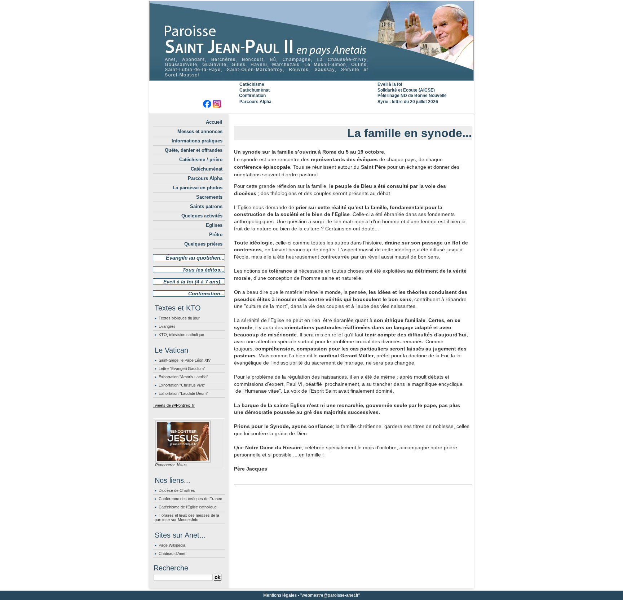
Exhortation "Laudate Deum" (183, 393)
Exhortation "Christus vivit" (182, 385)
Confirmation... (206, 293)
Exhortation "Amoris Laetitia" (183, 377)
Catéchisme (251, 84)
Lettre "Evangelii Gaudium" (182, 368)
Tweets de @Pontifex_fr (174, 405)
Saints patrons (206, 206)
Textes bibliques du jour (179, 318)
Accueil (214, 122)
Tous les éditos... (203, 270)
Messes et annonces (199, 131)
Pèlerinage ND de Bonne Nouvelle (412, 95)
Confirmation (252, 95)
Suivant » (373, 120)
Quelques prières (203, 244)
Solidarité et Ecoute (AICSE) (406, 90)
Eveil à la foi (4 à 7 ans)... (194, 281)
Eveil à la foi (389, 84)
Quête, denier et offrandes (193, 150)
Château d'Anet (172, 553)
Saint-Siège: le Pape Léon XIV (185, 360)
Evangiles (167, 326)
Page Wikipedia (172, 545)
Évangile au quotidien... (195, 258)
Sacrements (209, 197)
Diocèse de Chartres (177, 490)
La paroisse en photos (197, 187)
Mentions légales (280, 595)
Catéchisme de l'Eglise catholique (188, 507)
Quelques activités (201, 216)
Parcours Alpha (255, 101)
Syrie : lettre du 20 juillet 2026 (407, 101)
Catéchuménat (254, 90)
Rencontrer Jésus (171, 465)
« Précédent (335, 120)
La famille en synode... (409, 133)
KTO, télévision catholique (181, 334)
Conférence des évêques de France (190, 499)
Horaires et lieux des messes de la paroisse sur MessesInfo (187, 517)
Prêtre (215, 234)
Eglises (214, 225)
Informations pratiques (197, 141)
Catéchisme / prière (200, 159)
